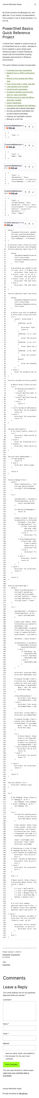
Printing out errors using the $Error (20, 97)
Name (6, 1024)
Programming (15, 955)
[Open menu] (35, 4)
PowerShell (6, 955)
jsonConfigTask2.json (14, 166)
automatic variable (14, 100)
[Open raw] (29, 126)
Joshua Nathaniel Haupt (12, 4)
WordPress (23, 1093)
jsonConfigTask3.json (14, 191)
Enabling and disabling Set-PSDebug (21, 106)
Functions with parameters (17, 89)
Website (6, 1043)
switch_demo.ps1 (12, 223)
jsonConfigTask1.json (14, 144)
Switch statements (14, 103)
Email (6, 1034)
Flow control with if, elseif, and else (21, 84)
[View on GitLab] (10, 128)
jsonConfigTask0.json (14, 125)
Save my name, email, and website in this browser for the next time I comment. (20, 1056)
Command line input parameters (19, 70)
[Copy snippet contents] (25, 126)
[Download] (33, 126)
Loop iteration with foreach (17, 86)
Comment (7, 1000)
